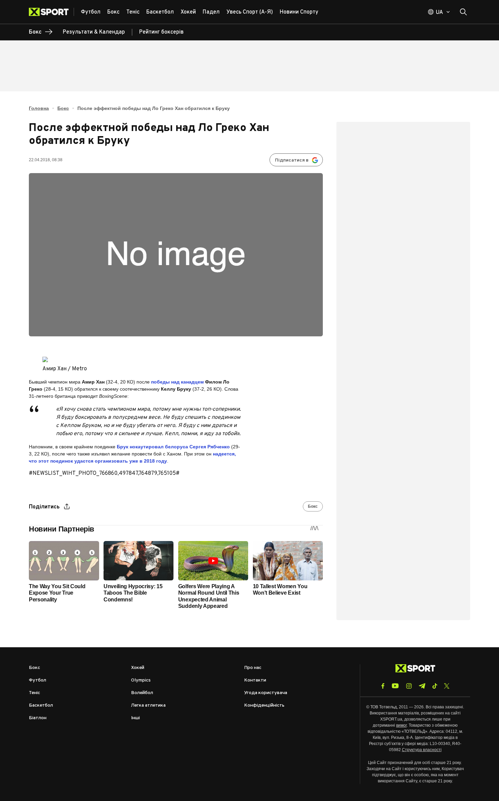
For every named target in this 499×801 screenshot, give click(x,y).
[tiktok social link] (434, 686)
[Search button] (463, 12)
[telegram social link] (422, 686)
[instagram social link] (409, 686)
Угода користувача (265, 693)
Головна (39, 108)
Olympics (141, 680)
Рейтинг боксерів (161, 32)
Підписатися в (292, 160)
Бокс (63, 108)
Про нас (252, 668)
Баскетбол (41, 705)
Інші (135, 718)
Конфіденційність (264, 705)
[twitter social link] (446, 686)
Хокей (137, 668)
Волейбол (142, 693)
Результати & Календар (94, 32)
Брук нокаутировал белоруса (173, 446)
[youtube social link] (395, 686)
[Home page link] (51, 12)
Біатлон (38, 718)
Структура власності (422, 749)
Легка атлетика (148, 705)
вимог (401, 725)
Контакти (255, 680)
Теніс (34, 693)
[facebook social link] (383, 686)
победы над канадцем (178, 382)
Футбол (37, 680)
